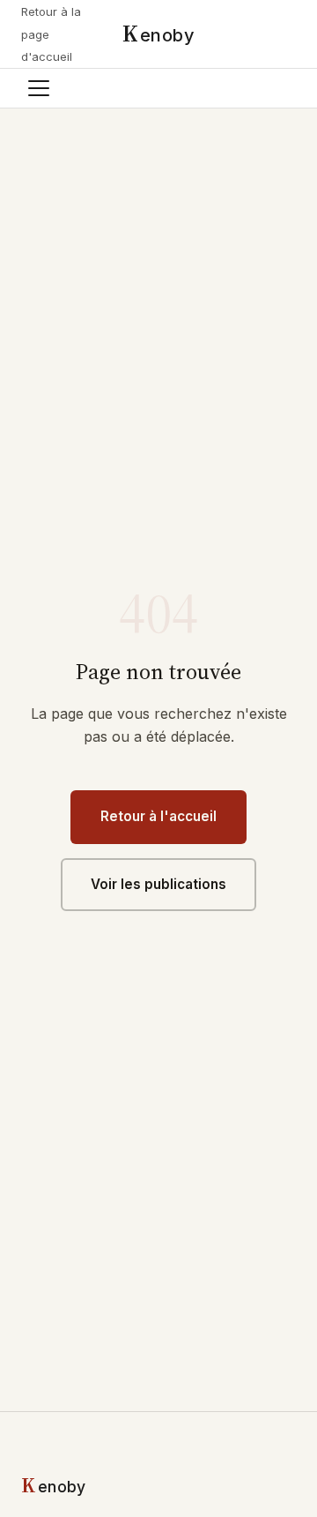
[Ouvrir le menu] (38, 88)
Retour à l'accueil (158, 816)
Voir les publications (158, 884)
